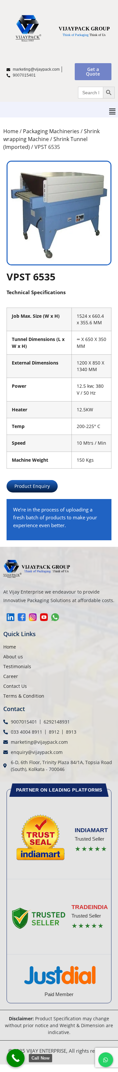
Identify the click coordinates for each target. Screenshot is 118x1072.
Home (10, 131)
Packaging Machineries (51, 131)
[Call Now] (16, 1058)
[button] (112, 111)
